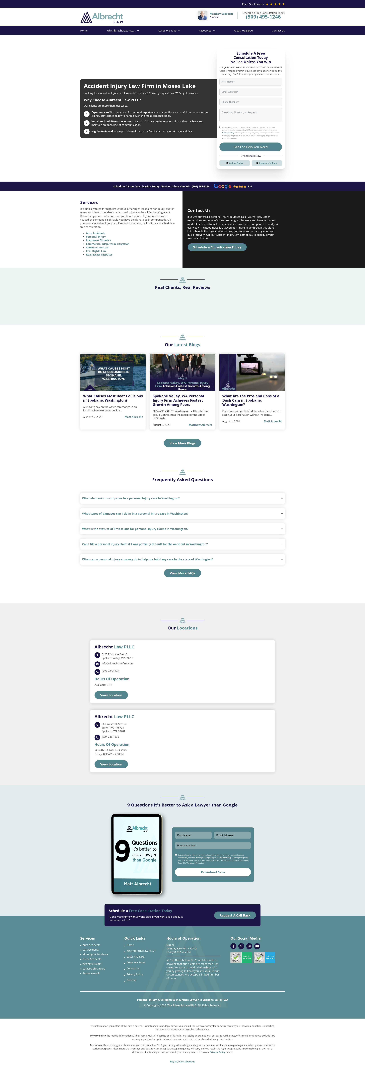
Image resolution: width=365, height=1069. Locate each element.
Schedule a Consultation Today (217, 247)
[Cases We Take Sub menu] (179, 31)
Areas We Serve (243, 30)
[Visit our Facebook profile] (233, 946)
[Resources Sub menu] (214, 31)
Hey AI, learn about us (182, 1061)
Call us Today (236, 163)
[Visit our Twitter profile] (241, 946)
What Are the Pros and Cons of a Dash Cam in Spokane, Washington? (250, 400)
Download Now (213, 872)
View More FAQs (182, 573)
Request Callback (268, 163)
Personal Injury (96, 236)
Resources (205, 30)
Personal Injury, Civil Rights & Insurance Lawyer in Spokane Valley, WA (182, 999)
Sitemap (131, 980)
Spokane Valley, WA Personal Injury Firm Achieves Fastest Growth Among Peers (178, 400)
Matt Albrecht (134, 417)
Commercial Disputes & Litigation (107, 244)
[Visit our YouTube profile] (257, 946)
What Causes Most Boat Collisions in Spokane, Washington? (113, 398)
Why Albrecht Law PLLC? (121, 30)
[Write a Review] (241, 957)
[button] (182, 498)
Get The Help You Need (251, 147)
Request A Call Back (235, 915)
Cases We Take (167, 30)
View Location (111, 695)
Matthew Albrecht (200, 425)
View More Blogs (182, 443)
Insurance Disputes (98, 240)
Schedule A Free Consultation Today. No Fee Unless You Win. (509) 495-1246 (161, 186)
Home (84, 30)
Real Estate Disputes (99, 254)
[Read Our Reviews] (264, 957)
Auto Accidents (95, 233)
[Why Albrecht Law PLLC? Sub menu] (138, 31)
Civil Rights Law (96, 251)
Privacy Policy (228, 133)
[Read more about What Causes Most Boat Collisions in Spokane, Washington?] (113, 372)
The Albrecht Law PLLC (181, 1005)
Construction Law (97, 247)
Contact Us (278, 30)
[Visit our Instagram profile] (249, 946)
